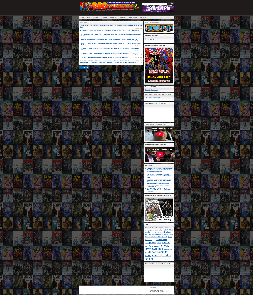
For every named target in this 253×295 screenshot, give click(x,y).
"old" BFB (143, 17)
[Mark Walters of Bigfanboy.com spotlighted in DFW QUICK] (159, 220)
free (146, 234)
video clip (157, 255)
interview (158, 234)
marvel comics (165, 234)
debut (170, 230)
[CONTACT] (159, 31)
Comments (169, 17)
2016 (153, 228)
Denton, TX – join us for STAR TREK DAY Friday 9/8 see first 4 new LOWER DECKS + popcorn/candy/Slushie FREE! (110, 44)
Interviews (104, 17)
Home (82, 17)
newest (148, 239)
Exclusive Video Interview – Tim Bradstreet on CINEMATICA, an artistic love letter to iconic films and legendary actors (160, 170)
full (149, 234)
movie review (161, 237)
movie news (150, 237)
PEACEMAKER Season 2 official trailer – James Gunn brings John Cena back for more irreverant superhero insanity (110, 35)
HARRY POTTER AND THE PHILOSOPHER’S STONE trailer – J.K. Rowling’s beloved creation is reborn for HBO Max (111, 26)
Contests (123, 17)
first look (167, 232)
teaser (159, 248)
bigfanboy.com (150, 39)
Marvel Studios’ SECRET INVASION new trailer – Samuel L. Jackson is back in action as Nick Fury (107, 62)
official (153, 240)
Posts (161, 17)
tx (150, 256)
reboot (146, 246)
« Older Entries (84, 67)
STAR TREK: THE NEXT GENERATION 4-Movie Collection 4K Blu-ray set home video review (105, 60)
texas (165, 249)
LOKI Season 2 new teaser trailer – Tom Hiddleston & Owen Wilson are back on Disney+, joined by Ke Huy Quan (109, 49)
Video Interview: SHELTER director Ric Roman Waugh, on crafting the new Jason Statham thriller (160, 180)
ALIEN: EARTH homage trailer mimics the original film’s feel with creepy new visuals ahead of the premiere (110, 30)
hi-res (151, 234)
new (170, 236)
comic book (159, 230)
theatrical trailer (158, 252)
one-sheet (161, 239)
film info (158, 232)
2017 (156, 227)
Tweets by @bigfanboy (151, 90)
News (88, 17)
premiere (166, 242)
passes (147, 242)
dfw (146, 232)
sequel (158, 246)
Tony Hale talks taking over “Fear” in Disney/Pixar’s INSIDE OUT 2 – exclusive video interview (158, 190)
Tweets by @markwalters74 (152, 97)
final (162, 232)
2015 (150, 228)
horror (154, 234)
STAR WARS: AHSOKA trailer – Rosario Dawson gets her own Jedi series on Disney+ (104, 57)
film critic (151, 232)
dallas (165, 230)
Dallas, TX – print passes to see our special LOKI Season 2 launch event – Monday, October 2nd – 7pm (108, 39)
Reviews (95, 17)
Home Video (113, 17)
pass (168, 239)
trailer (147, 256)
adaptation (161, 228)
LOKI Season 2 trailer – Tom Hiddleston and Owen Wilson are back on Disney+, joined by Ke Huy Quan (108, 53)
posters (159, 243)
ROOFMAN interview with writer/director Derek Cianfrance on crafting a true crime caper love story (158, 185)
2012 (146, 227)
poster (152, 242)
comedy (153, 230)
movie (171, 234)
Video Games (133, 17)
